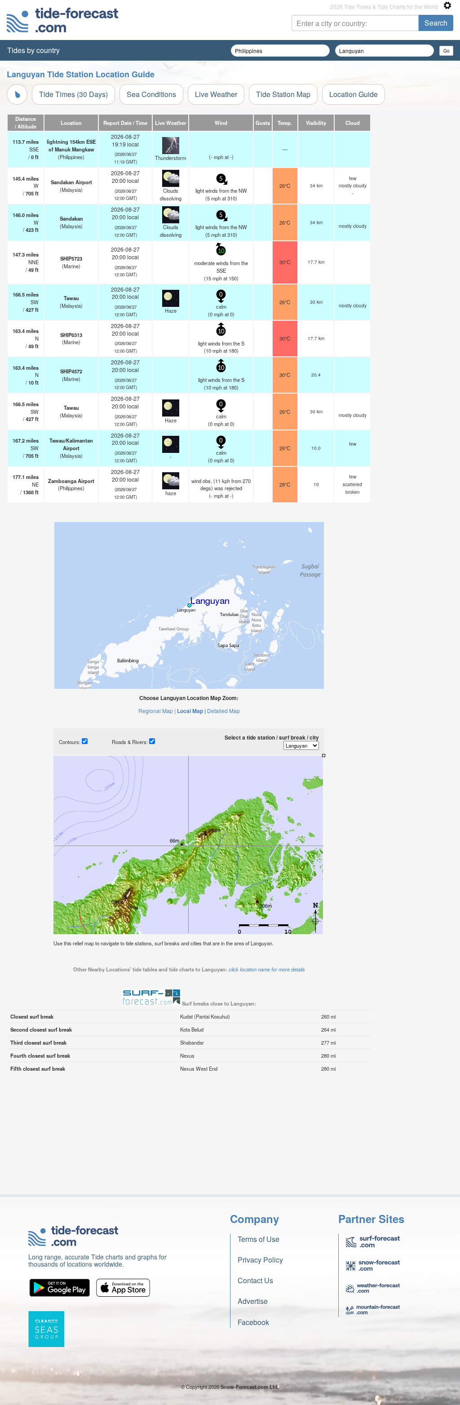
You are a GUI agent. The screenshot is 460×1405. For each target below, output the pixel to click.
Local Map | (191, 711)
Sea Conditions (151, 94)
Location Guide (353, 94)
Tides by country (33, 50)
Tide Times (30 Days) (73, 94)
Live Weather (216, 94)
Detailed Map (223, 710)
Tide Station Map (283, 94)
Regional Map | (157, 710)
